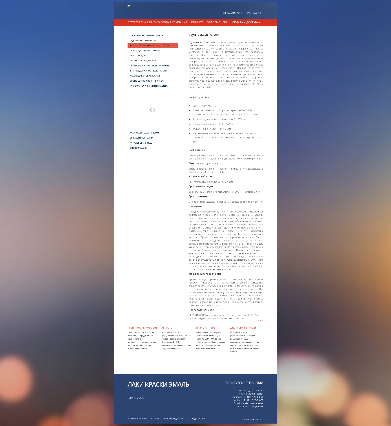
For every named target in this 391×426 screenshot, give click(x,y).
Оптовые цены (217, 22)
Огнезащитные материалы (145, 50)
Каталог (155, 418)
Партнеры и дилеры (173, 418)
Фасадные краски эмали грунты (148, 35)
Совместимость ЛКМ (141, 137)
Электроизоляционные (143, 60)
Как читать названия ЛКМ (144, 132)
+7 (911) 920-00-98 (252, 400)
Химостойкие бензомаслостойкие (149, 45)
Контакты (254, 13)
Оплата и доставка (246, 22)
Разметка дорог (139, 55)
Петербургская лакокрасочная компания (157, 22)
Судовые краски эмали (143, 40)
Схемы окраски (138, 147)
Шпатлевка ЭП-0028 (242, 327)
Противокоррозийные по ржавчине (150, 65)
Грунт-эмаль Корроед (142, 327)
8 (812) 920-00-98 (253, 396)
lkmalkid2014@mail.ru (252, 403)
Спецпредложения (195, 418)
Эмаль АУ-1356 (205, 327)
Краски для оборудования (145, 75)
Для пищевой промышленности (148, 70)
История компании (138, 418)
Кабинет (197, 22)
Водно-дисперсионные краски (147, 80)
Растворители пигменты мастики (149, 85)
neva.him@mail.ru (254, 406)
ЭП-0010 (166, 327)
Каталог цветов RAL (141, 142)
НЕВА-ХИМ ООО (232, 13)
